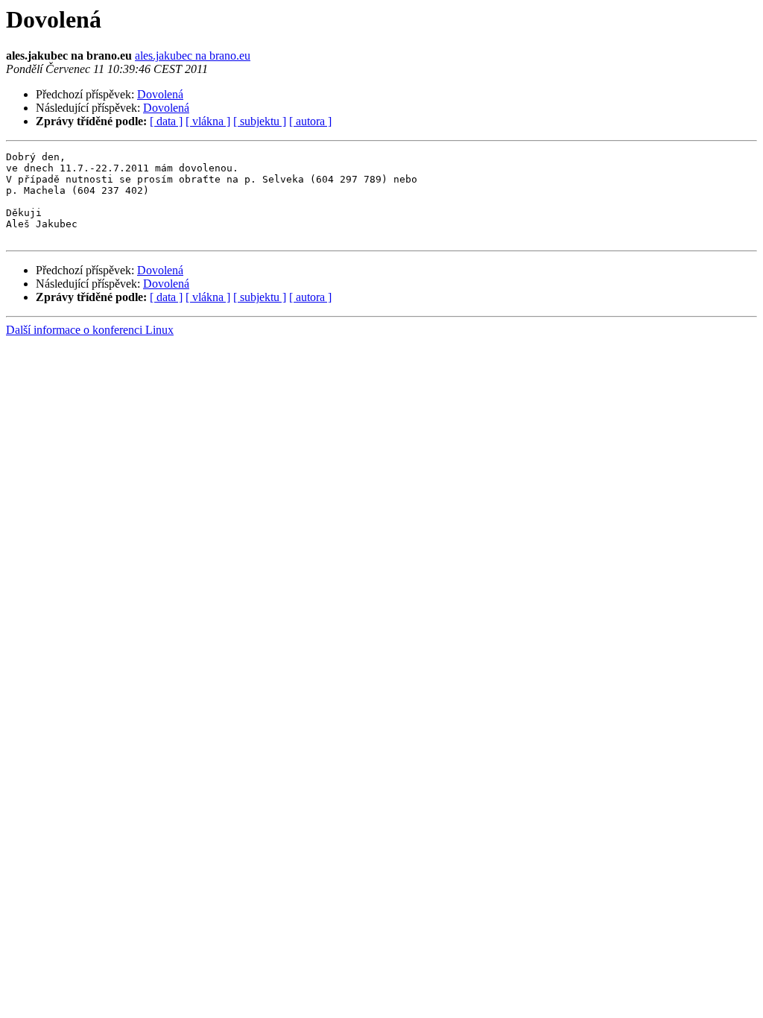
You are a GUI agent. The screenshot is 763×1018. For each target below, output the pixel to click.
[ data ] (166, 121)
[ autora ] (310, 121)
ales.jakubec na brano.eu (192, 55)
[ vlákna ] (208, 121)
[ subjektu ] (259, 121)
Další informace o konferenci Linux (90, 329)
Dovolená (160, 94)
